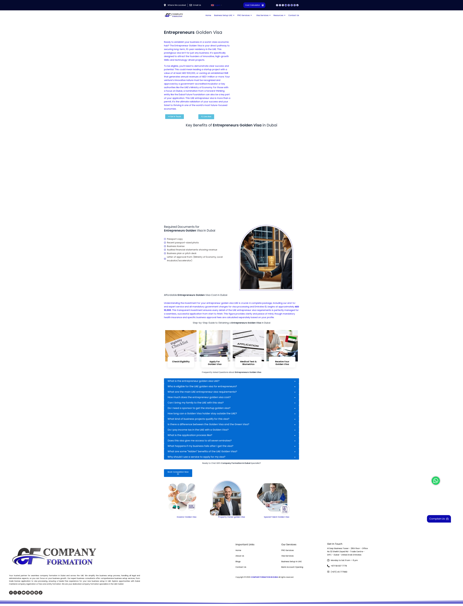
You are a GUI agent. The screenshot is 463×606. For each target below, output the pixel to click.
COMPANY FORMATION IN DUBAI (264, 577)
